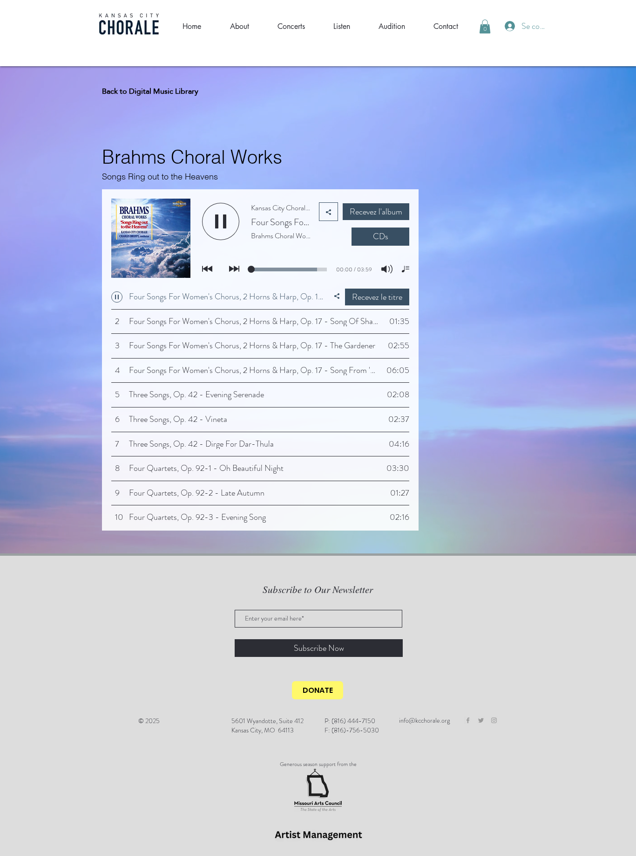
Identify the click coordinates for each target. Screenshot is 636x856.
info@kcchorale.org (424, 720)
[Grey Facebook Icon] (468, 720)
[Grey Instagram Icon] (494, 720)
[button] (485, 27)
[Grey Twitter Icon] (481, 720)
